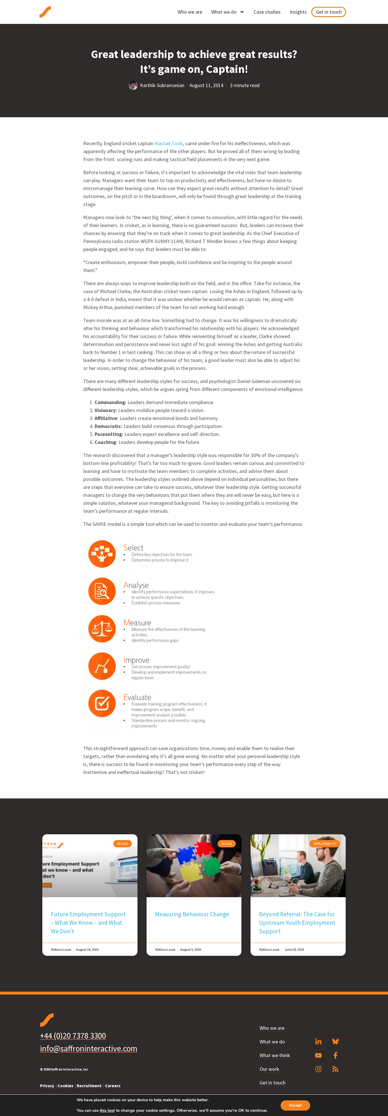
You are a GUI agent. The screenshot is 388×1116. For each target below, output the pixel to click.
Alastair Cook (169, 143)
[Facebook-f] (335, 1055)
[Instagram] (318, 1069)
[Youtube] (318, 1055)
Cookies (66, 1085)
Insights (298, 12)
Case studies (267, 12)
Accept (295, 1105)
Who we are (190, 12)
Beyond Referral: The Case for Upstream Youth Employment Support (297, 922)
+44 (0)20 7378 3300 (73, 1035)
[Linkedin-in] (318, 1042)
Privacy (47, 1085)
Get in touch (329, 12)
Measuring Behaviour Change (192, 914)
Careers (113, 1085)
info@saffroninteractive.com (88, 1048)
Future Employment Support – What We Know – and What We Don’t (88, 922)
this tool (107, 1110)
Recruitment (90, 1085)
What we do (224, 12)
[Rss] (335, 1069)
